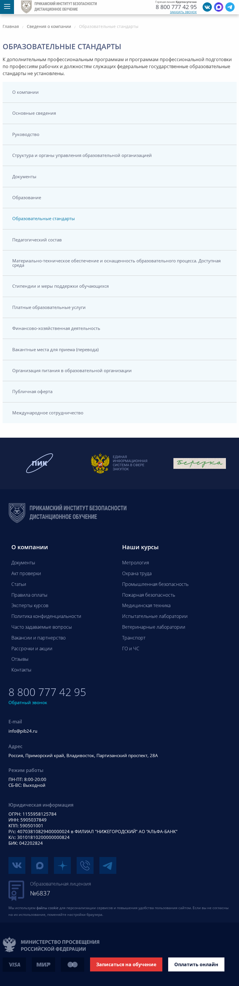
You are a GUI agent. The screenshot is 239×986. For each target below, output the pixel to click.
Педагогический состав (37, 240)
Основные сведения (34, 113)
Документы (24, 176)
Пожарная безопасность (148, 595)
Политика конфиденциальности (46, 616)
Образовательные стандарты (43, 218)
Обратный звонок (27, 702)
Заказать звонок (183, 12)
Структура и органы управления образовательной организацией (82, 155)
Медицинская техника (146, 605)
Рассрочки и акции (31, 648)
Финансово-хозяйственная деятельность (56, 328)
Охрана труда (137, 573)
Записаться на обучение (126, 964)
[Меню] (7, 7)
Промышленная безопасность (155, 584)
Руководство (25, 134)
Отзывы (20, 659)
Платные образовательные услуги (49, 307)
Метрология (135, 562)
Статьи (18, 584)
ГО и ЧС (130, 648)
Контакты (21, 670)
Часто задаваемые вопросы (41, 627)
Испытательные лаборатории (155, 616)
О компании (25, 92)
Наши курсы (140, 547)
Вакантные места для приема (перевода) (55, 349)
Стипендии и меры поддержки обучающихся (60, 286)
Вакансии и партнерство (38, 638)
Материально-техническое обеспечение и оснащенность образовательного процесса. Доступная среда (116, 263)
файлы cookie (47, 907)
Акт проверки (26, 573)
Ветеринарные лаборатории (153, 627)
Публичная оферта (32, 391)
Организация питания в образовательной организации (72, 370)
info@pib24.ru (22, 731)
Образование (26, 197)
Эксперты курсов (29, 605)
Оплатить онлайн (196, 964)
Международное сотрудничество (47, 413)
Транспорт (133, 638)
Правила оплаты (29, 595)
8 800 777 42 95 (176, 7)
